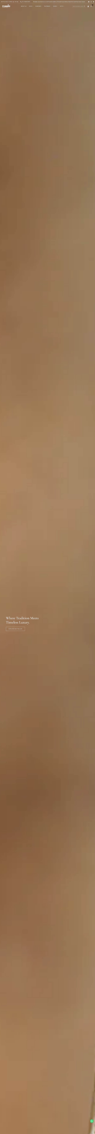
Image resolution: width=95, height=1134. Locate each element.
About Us (23, 6)
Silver (55, 6)
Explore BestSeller (15, 628)
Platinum (47, 6)
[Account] (88, 6)
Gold (30, 6)
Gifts (61, 6)
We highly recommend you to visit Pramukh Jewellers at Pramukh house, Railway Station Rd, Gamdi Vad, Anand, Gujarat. (59, 1)
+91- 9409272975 (26, 1)
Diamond (38, 6)
